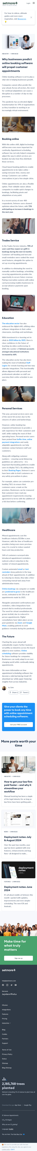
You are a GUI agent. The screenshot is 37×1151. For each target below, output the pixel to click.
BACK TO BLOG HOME (10, 5)
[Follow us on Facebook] (3, 985)
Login (28, 3)
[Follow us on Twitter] (11, 985)
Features (5, 1014)
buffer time (21, 439)
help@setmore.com (9, 980)
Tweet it (25, 692)
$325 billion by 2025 (17, 340)
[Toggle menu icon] (34, 3)
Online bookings (9, 588)
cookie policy (6, 1149)
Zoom (19, 622)
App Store (18, 1105)
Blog (3, 1029)
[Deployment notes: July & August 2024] (18, 820)
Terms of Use (6, 1049)
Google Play (27, 1105)
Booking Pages (15, 470)
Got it (12, 1149)
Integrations (6, 1009)
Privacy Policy (7, 1054)
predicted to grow (12, 591)
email (20, 569)
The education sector (11, 323)
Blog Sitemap (7, 1067)
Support (5, 1043)
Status (4, 1058)
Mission (5, 1005)
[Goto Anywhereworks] (18, 994)
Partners (5, 1038)
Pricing (4, 1018)
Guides (4, 1034)
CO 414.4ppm (7, 1120)
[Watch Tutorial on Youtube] (16, 985)
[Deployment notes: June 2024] (18, 871)
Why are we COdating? (10, 1124)
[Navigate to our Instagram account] (7, 985)
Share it (15, 692)
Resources (22, 18)
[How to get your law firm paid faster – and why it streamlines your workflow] (18, 766)
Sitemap (5, 1063)
